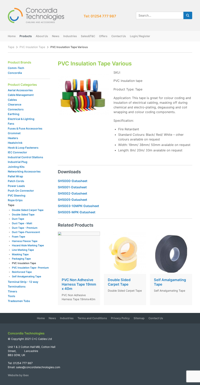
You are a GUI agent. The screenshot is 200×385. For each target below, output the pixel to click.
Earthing (13, 114)
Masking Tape (20, 254)
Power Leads (16, 186)
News (55, 36)
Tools (11, 296)
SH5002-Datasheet (72, 193)
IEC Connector (17, 152)
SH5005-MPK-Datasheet (76, 212)
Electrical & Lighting (21, 119)
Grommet (14, 133)
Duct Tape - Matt (22, 223)
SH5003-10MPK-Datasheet (78, 206)
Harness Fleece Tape (25, 241)
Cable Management (21, 94)
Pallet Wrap (16, 176)
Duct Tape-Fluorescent (26, 232)
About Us (42, 36)
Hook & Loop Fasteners (23, 147)
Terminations (17, 286)
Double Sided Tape (23, 214)
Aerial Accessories (20, 90)
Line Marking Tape (23, 249)
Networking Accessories (24, 171)
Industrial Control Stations (25, 157)
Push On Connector (21, 190)
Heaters (13, 138)
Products (26, 36)
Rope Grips (15, 200)
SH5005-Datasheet (72, 200)
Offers (103, 36)
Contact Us (118, 36)
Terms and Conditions (92, 318)
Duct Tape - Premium (25, 227)
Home (12, 36)
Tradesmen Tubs (19, 301)
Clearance (14, 104)
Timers (12, 291)
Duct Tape (18, 218)
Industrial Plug (17, 161)
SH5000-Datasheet (72, 181)
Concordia (15, 72)
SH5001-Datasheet (72, 187)
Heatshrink (15, 142)
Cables (12, 99)
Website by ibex (18, 375)
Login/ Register (140, 36)
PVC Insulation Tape (32, 47)
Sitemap (139, 318)
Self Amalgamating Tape (26, 276)
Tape (11, 47)
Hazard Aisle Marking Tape (28, 245)
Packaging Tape (21, 258)
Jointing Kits (16, 166)
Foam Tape (18, 236)
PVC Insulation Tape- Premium (30, 267)
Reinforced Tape (22, 271)
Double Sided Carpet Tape (28, 210)
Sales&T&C (88, 36)
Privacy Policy (120, 318)
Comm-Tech (16, 68)
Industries (70, 36)
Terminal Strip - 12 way (23, 281)
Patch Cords (16, 181)
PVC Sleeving (16, 195)
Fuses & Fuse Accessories (25, 128)
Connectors (16, 109)
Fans (11, 123)
